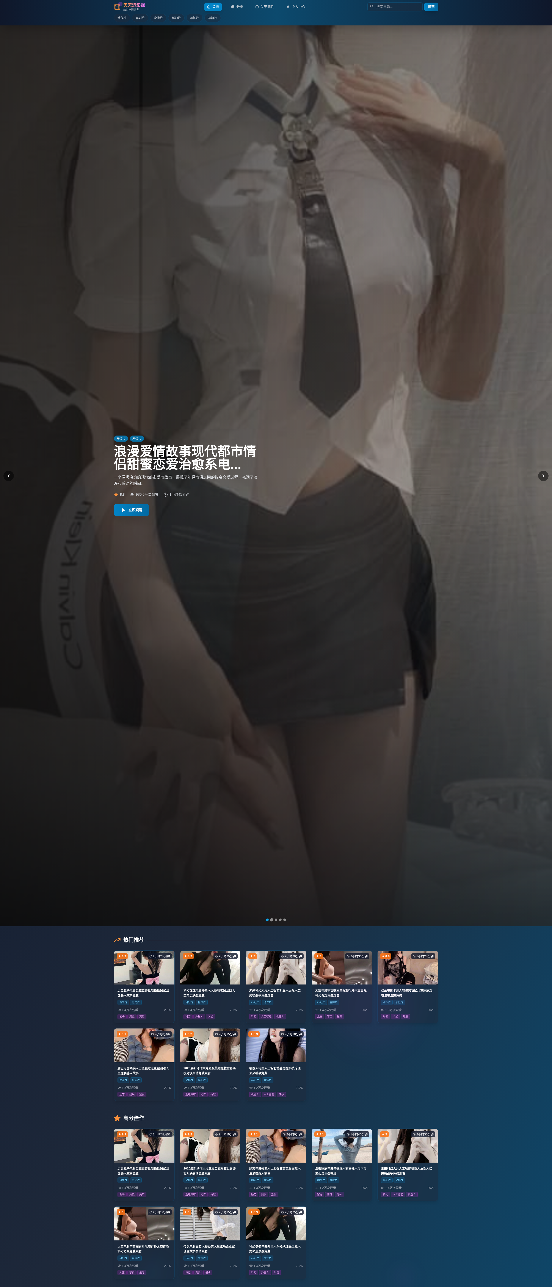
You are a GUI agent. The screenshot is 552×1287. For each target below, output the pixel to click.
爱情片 (158, 18)
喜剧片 (140, 18)
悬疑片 (212, 18)
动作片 (122, 18)
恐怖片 (194, 18)
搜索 (431, 7)
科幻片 (176, 18)
